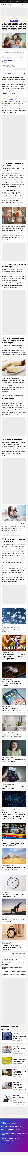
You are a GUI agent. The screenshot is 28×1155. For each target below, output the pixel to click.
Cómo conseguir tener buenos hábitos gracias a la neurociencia (19, 1036)
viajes (3, 1134)
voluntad (4, 352)
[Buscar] (23, 5)
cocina (17, 1132)
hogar (10, 385)
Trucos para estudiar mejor (19, 1048)
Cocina (21, 1)
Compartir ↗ (22, 68)
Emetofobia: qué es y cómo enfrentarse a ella (14, 971)
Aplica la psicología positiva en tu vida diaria (18, 1099)
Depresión (11, 1126)
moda (8, 1132)
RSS (13, 1140)
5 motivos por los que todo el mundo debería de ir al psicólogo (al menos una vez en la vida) (19, 1072)
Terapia (15, 1069)
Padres (25, 1)
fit (26, 1133)
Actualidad (9, 1)
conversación (17, 202)
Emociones (16, 1082)
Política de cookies (6, 1140)
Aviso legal (4, 1138)
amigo (4, 551)
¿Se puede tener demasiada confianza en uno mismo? (19, 1085)
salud (12, 1133)
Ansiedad (4, 1126)
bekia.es (3, 1132)
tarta (11, 412)
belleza (12, 1132)
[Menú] (26, 4)
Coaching (15, 1033)
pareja (3, 1133)
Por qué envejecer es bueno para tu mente (19, 1060)
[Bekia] (3, 1)
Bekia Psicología (11, 18)
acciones (13, 568)
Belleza (17, 1)
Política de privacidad (13, 1138)
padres (21, 1132)
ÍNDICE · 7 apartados (14, 73)
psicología (18, 1133)
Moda (13, 1)
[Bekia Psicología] (6, 5)
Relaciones (18, 18)
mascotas (8, 1133)
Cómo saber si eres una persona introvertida (14, 974)
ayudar (11, 99)
